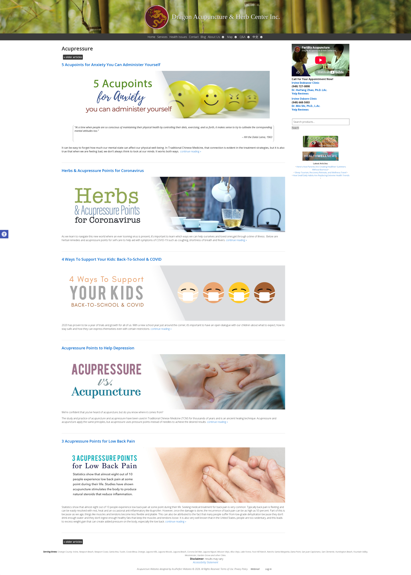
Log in (268, 569)
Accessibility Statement (205, 562)
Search (295, 128)
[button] (4, 234)
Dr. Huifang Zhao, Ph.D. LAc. (309, 90)
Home (151, 37)
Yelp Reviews (300, 93)
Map (230, 37)
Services (162, 37)
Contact (194, 37)
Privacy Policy (241, 569)
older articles (73, 57)
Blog (203, 37)
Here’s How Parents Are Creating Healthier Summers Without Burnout (321, 168)
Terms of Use (226, 569)
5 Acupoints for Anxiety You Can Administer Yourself (111, 64)
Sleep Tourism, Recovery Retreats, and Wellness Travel (320, 172)
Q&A (242, 37)
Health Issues (178, 37)
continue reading (190, 151)
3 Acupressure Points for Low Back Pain (98, 441)
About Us (214, 37)
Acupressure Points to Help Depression (98, 347)
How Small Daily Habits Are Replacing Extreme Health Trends (321, 175)
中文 (255, 37)
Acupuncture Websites (148, 569)
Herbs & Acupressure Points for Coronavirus (103, 170)
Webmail (255, 569)
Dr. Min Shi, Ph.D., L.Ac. (306, 106)
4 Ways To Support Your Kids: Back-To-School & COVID (112, 259)
